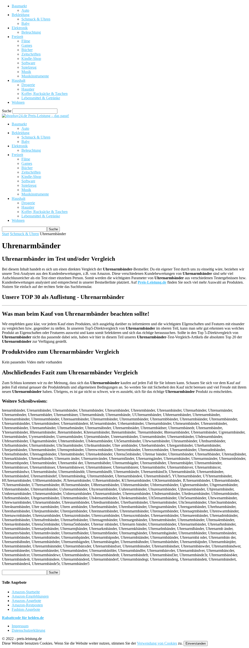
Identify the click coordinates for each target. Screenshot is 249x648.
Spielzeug (28, 67)
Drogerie (28, 85)
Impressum (20, 626)
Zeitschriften (31, 54)
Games (26, 45)
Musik (26, 72)
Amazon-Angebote (26, 601)
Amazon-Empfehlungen (30, 596)
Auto (25, 10)
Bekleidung (20, 15)
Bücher (27, 50)
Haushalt (18, 80)
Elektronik (20, 28)
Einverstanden (196, 643)
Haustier (27, 89)
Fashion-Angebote (26, 609)
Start (5, 234)
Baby (25, 23)
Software (28, 63)
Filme (25, 41)
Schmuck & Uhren (35, 19)
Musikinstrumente (35, 76)
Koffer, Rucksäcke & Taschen (44, 94)
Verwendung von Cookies (157, 643)
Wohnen (18, 102)
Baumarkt (19, 6)
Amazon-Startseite (26, 592)
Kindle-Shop (31, 58)
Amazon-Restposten (27, 605)
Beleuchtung (31, 32)
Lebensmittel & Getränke (40, 98)
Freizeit (17, 37)
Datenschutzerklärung (28, 630)
